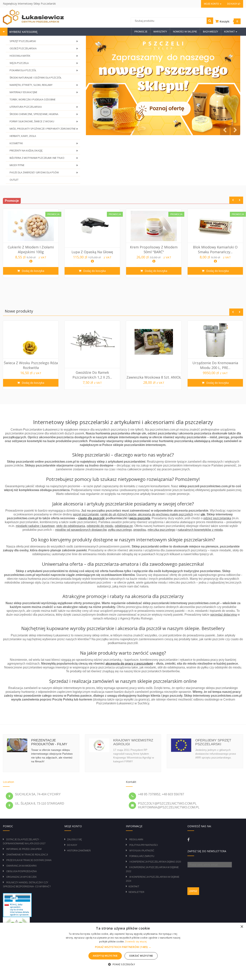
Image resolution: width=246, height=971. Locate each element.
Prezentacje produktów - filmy (49, 742)
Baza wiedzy (210, 31)
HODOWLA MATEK (45, 57)
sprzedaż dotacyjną (223, 614)
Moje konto (211, 3)
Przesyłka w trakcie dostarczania (29, 860)
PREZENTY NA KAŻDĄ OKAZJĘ (45, 151)
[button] (123, 947)
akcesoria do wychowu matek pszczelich (165, 514)
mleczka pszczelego (161, 529)
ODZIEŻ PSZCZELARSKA (45, 49)
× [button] (241, 926)
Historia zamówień (79, 850)
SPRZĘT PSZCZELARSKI (45, 42)
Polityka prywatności (143, 845)
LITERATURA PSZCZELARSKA (45, 108)
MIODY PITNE (45, 166)
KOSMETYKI (45, 144)
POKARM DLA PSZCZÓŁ (45, 71)
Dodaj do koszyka (32, 271)
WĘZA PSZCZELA (45, 64)
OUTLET (14, 179)
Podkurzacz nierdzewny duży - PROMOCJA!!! (215, 249)
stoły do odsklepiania (70, 526)
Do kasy (232, 3)
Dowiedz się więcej (136, 941)
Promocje (140, 31)
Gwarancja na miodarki (21, 865)
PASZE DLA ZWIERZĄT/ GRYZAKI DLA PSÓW (45, 173)
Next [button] (239, 200)
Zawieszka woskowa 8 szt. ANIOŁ (92, 377)
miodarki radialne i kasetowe (35, 526)
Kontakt (134, 886)
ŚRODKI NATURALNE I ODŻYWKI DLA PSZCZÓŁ (36, 77)
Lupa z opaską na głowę (31, 252)
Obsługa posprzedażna (21, 871)
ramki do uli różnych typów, (118, 514)
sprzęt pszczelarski (86, 514)
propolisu (139, 529)
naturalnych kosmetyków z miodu (200, 529)
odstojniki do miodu (100, 526)
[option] (31, 243)
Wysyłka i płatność (141, 850)
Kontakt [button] (229, 31)
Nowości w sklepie (185, 31)
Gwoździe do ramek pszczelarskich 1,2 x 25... (31, 374)
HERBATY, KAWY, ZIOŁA (23, 136)
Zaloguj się (74, 839)
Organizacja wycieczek (21, 877)
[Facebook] (188, 840)
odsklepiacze (124, 526)
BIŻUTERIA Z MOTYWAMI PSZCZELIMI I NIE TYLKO (45, 159)
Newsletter (136, 892)
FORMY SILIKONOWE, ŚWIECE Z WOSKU (45, 122)
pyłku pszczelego (120, 529)
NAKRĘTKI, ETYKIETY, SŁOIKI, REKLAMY (45, 86)
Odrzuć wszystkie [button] (141, 955)
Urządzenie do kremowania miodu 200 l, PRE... (154, 365)
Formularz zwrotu (141, 856)
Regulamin (136, 839)
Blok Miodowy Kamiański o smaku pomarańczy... (153, 249)
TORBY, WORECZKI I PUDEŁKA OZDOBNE (33, 99)
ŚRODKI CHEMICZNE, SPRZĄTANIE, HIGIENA (45, 115)
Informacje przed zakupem (24, 849)
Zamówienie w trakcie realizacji (27, 854)
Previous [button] (232, 200)
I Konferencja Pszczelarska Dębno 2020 (155, 861)
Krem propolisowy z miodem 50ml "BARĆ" (92, 249)
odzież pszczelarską (217, 518)
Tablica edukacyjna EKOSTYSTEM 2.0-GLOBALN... (215, 365)
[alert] (123, 947)
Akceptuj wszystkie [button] (105, 955)
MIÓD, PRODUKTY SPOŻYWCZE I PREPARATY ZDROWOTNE (45, 129)
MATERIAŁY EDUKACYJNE (45, 93)
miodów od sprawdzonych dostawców (81, 529)
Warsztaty (160, 31)
